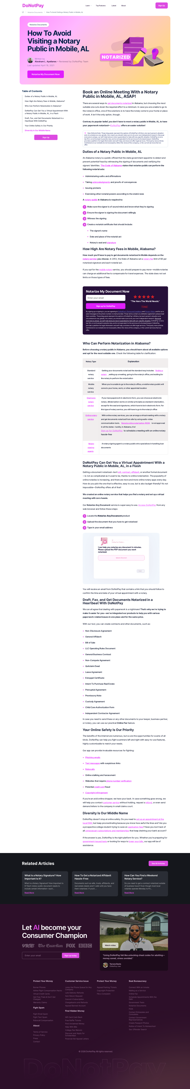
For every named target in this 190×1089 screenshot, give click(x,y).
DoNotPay (33, 5)
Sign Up (161, 5)
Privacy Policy (150, 311)
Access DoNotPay (147, 505)
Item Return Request (73, 996)
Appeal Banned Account (75, 1006)
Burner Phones (39, 987)
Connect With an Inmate (139, 987)
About (123, 6)
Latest (114, 6)
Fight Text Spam (40, 1017)
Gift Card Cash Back (73, 1017)
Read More (29, 893)
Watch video (110, 945)
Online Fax (133, 994)
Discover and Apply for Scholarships (75, 1034)
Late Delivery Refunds (74, 993)
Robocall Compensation (43, 1020)
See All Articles (158, 863)
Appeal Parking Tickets (107, 987)
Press (35, 1038)
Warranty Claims (40, 1002)
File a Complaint (103, 994)
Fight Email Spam (40, 1014)
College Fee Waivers (73, 1030)
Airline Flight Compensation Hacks (47, 990)
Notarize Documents (38, 25)
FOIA (131, 1009)
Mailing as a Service (137, 990)
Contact (36, 1041)
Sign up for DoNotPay (105, 306)
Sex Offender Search (138, 1029)
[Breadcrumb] (23, 12)
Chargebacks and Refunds (76, 1002)
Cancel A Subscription (74, 999)
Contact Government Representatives (137, 1018)
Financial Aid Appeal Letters (77, 1039)
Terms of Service (40, 1032)
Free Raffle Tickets (73, 1020)
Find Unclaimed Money (74, 1023)
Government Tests (136, 1002)
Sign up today (70, 955)
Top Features (100, 6)
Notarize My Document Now (46, 74)
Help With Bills (71, 1027)
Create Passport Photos (139, 1023)
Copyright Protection (106, 990)
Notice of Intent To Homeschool (142, 1026)
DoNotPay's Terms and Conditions (130, 311)
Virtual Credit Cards (41, 994)
